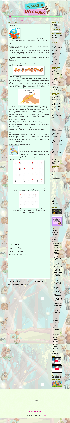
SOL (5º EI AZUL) (56, 131)
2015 (54, 349)
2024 (54, 235)
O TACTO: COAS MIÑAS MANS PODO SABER (58, 284)
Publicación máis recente (16, 281)
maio (56, 325)
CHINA (53, 183)
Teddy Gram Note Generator (35, 411)
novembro (57, 316)
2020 (54, 337)
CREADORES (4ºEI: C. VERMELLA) (56, 100)
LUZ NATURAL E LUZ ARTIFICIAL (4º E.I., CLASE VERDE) (57, 141)
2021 (54, 242)
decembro (57, 244)
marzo (56, 330)
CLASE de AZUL (20, 20)
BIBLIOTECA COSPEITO (54, 38)
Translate (56, 27)
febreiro (57, 332)
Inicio (29, 281)
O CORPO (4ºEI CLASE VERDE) (57, 145)
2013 (54, 353)
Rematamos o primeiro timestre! (57, 254)
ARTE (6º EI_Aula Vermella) (56, 63)
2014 (54, 351)
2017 (54, 344)
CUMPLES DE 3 (58, 303)
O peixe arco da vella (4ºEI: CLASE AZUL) (56, 71)
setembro (57, 320)
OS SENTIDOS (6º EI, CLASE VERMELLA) (56, 137)
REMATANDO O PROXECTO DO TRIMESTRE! (58, 263)
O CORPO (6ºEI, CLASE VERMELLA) (56, 152)
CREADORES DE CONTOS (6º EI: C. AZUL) (56, 111)
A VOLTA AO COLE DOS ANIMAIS (56, 103)
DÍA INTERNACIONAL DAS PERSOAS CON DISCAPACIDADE (58, 298)
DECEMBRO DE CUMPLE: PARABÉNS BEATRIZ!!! (58, 275)
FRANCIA (54, 189)
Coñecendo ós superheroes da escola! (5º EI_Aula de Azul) (57, 47)
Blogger (44, 415)
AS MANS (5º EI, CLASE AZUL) (55, 134)
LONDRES (54, 187)
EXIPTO (53, 185)
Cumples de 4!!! (58, 305)
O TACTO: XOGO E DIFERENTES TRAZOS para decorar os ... (58, 268)
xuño (56, 323)
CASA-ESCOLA (57, 245)
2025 (54, 232)
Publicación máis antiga (42, 281)
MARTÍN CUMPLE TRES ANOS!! (58, 258)
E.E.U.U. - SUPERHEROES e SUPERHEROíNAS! (56, 178)
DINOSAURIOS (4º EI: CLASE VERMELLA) (56, 115)
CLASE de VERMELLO (43, 20)
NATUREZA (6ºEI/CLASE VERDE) (56, 90)
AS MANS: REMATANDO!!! (58, 279)
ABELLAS (54, 194)
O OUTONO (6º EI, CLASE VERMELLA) (56, 155)
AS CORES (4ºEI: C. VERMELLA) (56, 97)
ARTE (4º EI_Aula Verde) (56, 57)
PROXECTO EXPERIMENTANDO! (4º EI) (56, 173)
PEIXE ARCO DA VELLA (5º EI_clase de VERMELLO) (57, 75)
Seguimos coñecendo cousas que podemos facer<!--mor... (57, 290)
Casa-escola (57, 250)
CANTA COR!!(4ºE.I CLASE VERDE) (56, 128)
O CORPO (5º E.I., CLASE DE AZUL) (56, 148)
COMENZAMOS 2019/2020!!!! (55, 204)
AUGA (53, 196)
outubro (57, 318)
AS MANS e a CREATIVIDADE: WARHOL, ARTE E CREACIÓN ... (58, 310)
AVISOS (12, 20)
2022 (54, 239)
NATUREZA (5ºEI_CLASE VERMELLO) (55, 86)
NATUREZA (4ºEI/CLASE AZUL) (56, 82)
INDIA (53, 181)
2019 (54, 339)
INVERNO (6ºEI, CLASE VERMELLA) (56, 158)
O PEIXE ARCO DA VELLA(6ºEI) (56, 78)
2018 (54, 342)
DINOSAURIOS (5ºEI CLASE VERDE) (56, 118)
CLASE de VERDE (31, 20)
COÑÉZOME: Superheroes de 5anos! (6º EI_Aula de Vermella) (57, 52)
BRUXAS (54, 198)
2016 (54, 346)
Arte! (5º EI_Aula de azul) (56, 60)
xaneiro (56, 334)
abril (56, 327)
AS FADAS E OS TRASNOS (55, 200)
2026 (54, 230)
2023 (54, 237)
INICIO (10, 17)
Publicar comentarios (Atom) (22, 284)
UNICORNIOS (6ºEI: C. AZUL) (56, 107)
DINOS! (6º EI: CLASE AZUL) (56, 121)
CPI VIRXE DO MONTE (57, 36)
